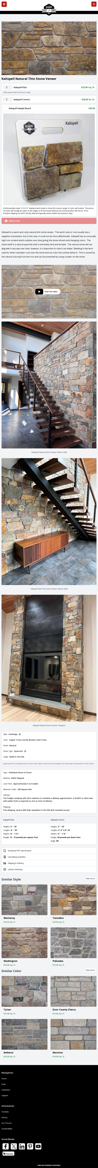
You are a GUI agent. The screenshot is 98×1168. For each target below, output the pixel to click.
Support (5, 1095)
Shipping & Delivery (16, 863)
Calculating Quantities (17, 857)
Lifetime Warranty (15, 869)
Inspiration (6, 1090)
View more (90, 878)
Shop (4, 1084)
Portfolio (5, 1112)
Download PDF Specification (19, 850)
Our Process (7, 1123)
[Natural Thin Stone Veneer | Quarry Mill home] (49, 10)
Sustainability (7, 1128)
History (4, 1117)
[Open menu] (93, 4)
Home (4, 1078)
